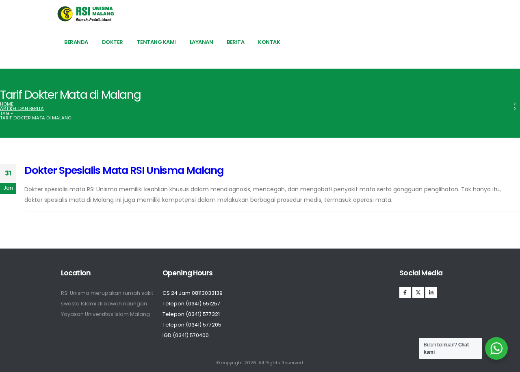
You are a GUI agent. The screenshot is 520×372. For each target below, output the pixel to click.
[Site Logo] (86, 14)
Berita (235, 42)
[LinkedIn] (431, 292)
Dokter (112, 42)
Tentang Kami (156, 42)
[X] (418, 292)
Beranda (76, 42)
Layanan (201, 42)
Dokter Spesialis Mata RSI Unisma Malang (123, 170)
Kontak (269, 42)
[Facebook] (405, 292)
